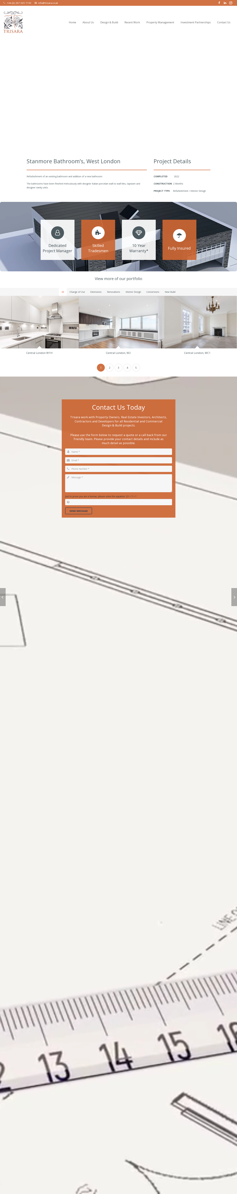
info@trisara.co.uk (48, 3)
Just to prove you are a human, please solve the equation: (100, 496)
